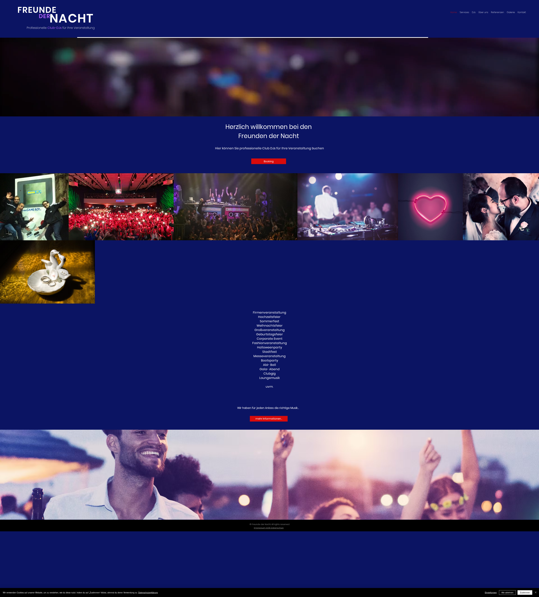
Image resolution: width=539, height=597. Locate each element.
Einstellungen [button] (491, 592)
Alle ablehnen (507, 592)
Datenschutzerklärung (148, 592)
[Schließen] (535, 592)
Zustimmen (525, 592)
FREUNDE (37, 10)
